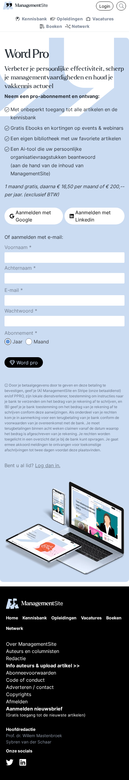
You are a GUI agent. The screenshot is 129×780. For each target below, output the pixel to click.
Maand (41, 342)
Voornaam (16, 247)
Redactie (16, 658)
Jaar (17, 342)
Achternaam (18, 268)
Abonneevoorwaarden (31, 673)
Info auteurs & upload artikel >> (43, 666)
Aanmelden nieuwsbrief (34, 709)
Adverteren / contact (30, 687)
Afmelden (17, 701)
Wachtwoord (18, 311)
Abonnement (18, 333)
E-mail (11, 290)
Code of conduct (25, 680)
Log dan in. (47, 465)
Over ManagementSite (31, 644)
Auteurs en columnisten (32, 651)
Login (104, 6)
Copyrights (18, 694)
